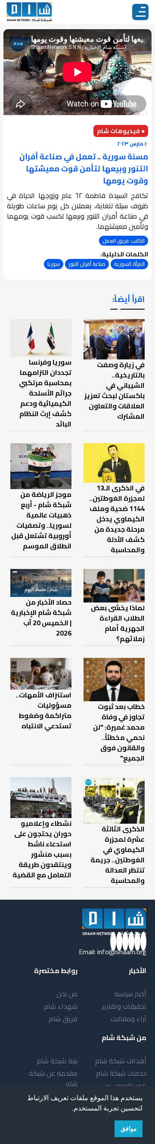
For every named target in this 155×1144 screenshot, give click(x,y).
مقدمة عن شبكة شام (53, 1078)
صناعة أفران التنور (86, 264)
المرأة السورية (129, 264)
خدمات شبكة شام (121, 1073)
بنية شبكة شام (57, 1061)
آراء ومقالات (128, 1018)
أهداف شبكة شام (120, 1061)
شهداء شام (61, 1006)
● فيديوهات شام (121, 131)
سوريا (53, 264)
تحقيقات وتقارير (124, 1006)
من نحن (67, 994)
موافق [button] (129, 1128)
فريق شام (63, 1018)
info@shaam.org (121, 951)
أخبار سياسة (130, 994)
